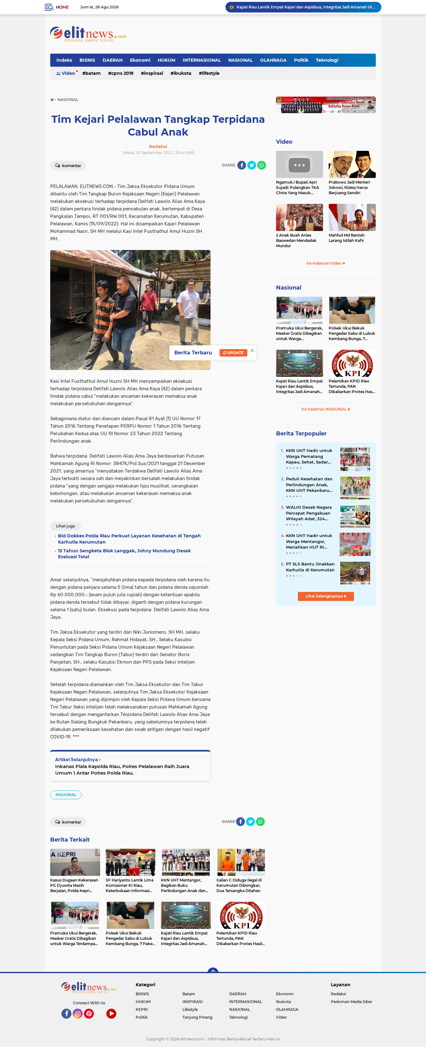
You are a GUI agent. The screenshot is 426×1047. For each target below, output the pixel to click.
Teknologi (327, 60)
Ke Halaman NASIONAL (324, 409)
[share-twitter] (251, 165)
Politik (301, 60)
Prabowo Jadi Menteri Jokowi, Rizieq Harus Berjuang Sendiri (349, 187)
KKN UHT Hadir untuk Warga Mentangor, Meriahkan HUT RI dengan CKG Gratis (309, 541)
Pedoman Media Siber (351, 1001)
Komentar (71, 165)
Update (235, 352)
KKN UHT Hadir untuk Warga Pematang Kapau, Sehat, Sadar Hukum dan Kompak (309, 456)
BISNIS (87, 60)
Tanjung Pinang (197, 1017)
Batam (93, 73)
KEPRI (142, 1009)
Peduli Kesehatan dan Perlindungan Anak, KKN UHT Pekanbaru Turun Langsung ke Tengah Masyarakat (309, 484)
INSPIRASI (153, 73)
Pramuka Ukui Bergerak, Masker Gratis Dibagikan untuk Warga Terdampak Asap (299, 333)
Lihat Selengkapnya (325, 596)
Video (68, 73)
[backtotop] (213, 973)
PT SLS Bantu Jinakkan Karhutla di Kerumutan (310, 566)
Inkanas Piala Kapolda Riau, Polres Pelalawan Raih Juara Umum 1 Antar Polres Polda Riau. (122, 769)
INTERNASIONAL (202, 60)
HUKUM (166, 60)
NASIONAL (240, 60)
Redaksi (338, 994)
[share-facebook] (241, 165)
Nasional (288, 287)
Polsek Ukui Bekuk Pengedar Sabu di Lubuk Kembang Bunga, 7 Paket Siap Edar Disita (352, 333)
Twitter (103, 1011)
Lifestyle (211, 73)
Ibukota (182, 73)
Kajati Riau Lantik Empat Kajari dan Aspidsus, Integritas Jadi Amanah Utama (299, 386)
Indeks (64, 60)
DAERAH (113, 60)
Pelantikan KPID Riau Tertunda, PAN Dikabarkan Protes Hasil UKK (299, 7)
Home (62, 7)
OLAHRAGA (273, 60)
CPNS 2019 (122, 73)
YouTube (115, 1021)
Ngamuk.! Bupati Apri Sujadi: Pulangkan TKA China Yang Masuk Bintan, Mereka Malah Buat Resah (297, 187)
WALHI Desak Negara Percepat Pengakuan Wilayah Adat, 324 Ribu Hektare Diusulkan (309, 513)
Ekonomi (140, 60)
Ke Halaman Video (324, 263)
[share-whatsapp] (261, 165)
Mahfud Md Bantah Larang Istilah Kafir (347, 238)
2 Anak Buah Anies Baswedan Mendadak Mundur (296, 240)
